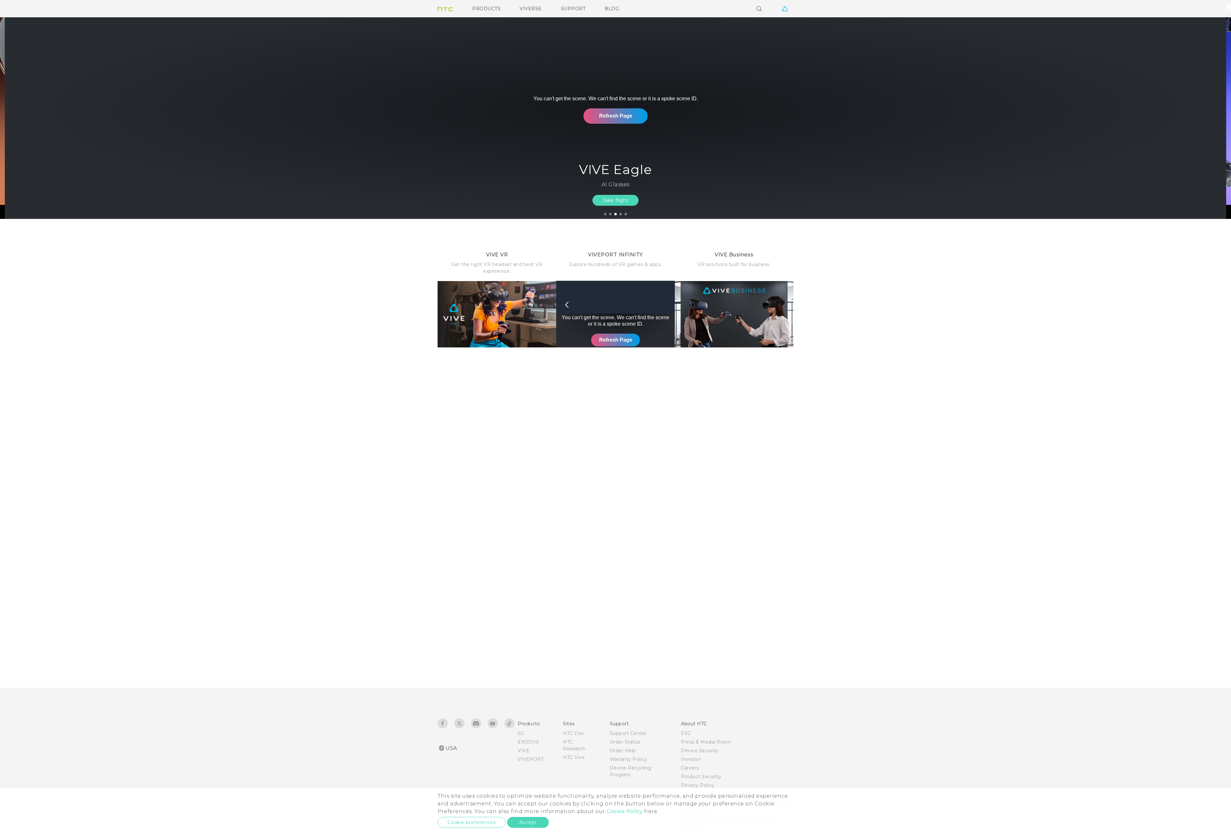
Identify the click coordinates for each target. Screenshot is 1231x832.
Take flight (615, 200)
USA (451, 748)
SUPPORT (573, 9)
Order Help (623, 750)
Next (1212, 109)
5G (521, 733)
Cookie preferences (472, 822)
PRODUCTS (486, 9)
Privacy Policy (697, 785)
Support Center (628, 733)
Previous (18, 109)
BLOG (612, 9)
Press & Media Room (706, 742)
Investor (691, 759)
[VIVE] (784, 8)
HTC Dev (573, 733)
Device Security (700, 750)
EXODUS (528, 742)
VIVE (524, 750)
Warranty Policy (628, 759)
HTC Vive (574, 757)
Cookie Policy (625, 811)
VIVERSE (531, 9)
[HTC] (445, 8)
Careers (690, 768)
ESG (686, 733)
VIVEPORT (531, 759)
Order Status (625, 742)
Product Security (701, 776)
